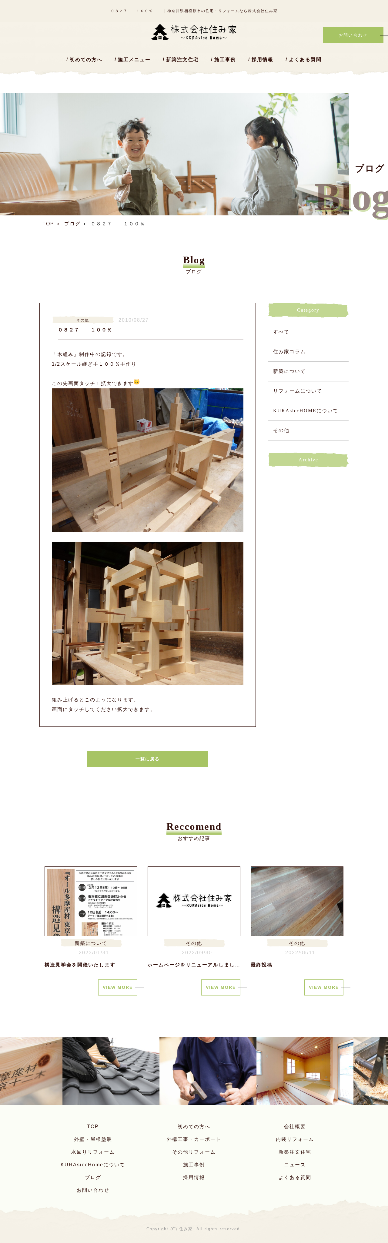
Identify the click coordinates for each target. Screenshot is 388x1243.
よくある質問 (305, 59)
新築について (289, 371)
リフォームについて (297, 391)
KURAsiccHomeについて (93, 1164)
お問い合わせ (93, 1190)
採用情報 (262, 59)
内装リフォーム (295, 1139)
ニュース (295, 1164)
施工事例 (225, 59)
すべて (281, 331)
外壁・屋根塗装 (93, 1139)
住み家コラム (289, 351)
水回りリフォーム (93, 1152)
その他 (281, 430)
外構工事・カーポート (194, 1139)
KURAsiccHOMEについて (305, 410)
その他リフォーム (194, 1152)
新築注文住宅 (182, 59)
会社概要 (295, 1126)
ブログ (93, 1177)
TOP (93, 1126)
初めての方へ (86, 59)
